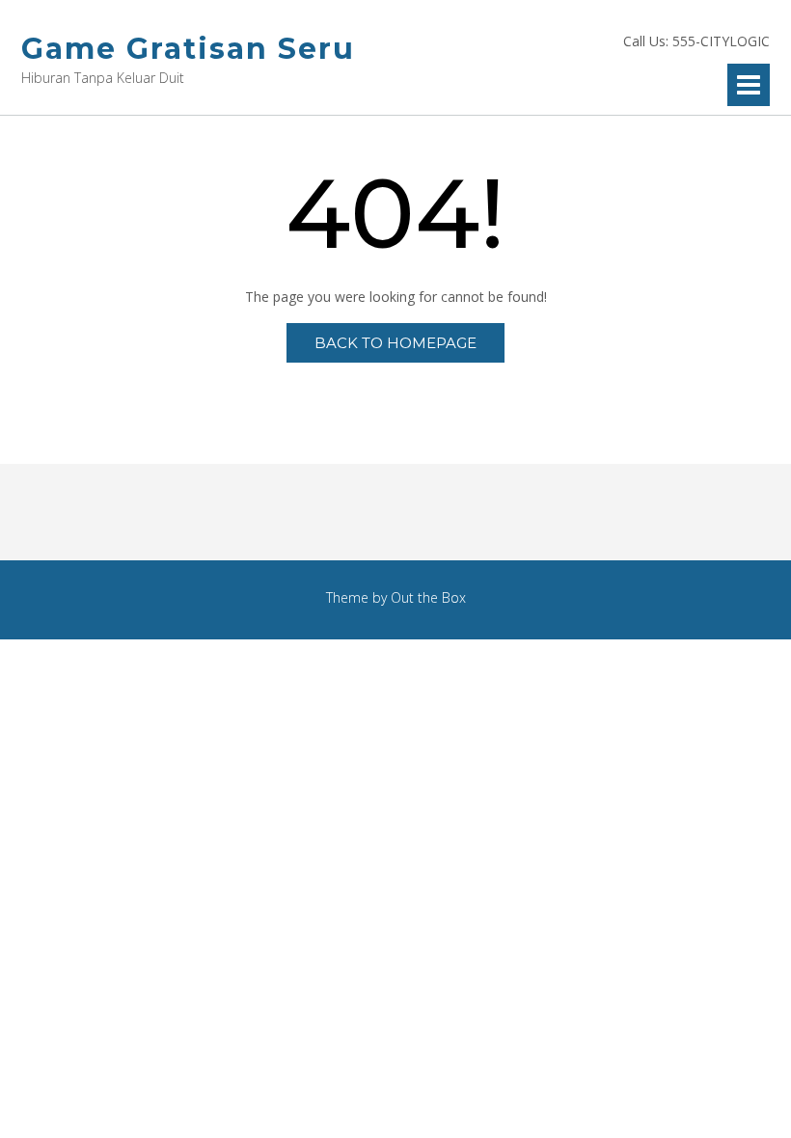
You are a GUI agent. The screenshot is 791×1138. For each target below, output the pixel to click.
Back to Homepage (395, 343)
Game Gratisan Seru (188, 49)
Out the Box (428, 597)
